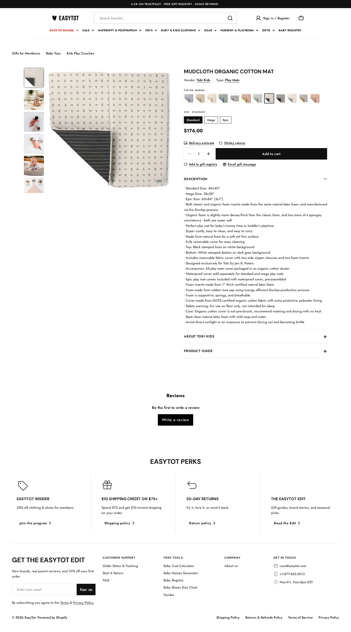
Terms (64, 602)
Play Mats (232, 80)
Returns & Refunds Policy (263, 617)
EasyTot (30, 617)
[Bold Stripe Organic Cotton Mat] (281, 98)
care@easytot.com (293, 565)
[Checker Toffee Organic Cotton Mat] (200, 98)
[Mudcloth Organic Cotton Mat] (269, 98)
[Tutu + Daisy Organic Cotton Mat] (246, 98)
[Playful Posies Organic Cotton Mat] (292, 98)
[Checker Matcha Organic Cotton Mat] (258, 98)
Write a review (175, 420)
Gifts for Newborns (26, 53)
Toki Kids (203, 80)
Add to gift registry (203, 164)
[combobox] (165, 18)
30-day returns (234, 143)
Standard (193, 120)
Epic (226, 120)
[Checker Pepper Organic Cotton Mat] (235, 98)
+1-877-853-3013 (292, 574)
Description (195, 179)
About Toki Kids (199, 336)
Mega (211, 120)
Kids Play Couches (80, 53)
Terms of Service (300, 617)
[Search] (230, 18)
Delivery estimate (201, 143)
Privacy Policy (83, 602)
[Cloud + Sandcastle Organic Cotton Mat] (303, 98)
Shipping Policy (227, 617)
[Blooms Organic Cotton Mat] (315, 98)
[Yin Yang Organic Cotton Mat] (212, 98)
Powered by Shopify (52, 617)
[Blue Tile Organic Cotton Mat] (189, 98)
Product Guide (198, 350)
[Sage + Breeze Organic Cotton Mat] (223, 98)
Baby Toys (53, 53)
